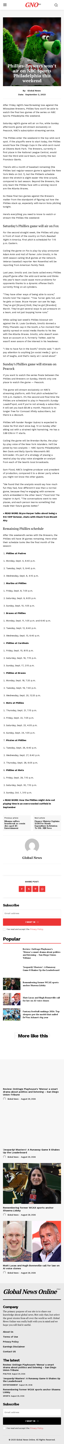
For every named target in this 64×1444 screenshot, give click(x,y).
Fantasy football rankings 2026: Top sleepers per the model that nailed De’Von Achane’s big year (41, 1014)
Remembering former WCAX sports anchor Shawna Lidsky (41, 984)
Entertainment (10, 1385)
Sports (32, 60)
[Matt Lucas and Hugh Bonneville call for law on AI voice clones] (11, 999)
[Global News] (32, 846)
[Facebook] (22, 889)
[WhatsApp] (42, 889)
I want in (30, 922)
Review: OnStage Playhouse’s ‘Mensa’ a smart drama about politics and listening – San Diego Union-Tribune (41, 953)
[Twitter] (29, 889)
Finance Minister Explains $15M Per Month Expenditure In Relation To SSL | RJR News (47, 824)
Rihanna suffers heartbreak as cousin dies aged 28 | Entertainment (14, 824)
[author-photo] (5, 1099)
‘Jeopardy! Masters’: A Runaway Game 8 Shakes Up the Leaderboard (41, 968)
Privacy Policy (36, 929)
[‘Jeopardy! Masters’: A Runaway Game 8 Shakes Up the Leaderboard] (11, 969)
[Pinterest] (35, 889)
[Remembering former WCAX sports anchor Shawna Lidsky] (11, 984)
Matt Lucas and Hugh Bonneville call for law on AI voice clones (41, 999)
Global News (34, 90)
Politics (7, 1374)
